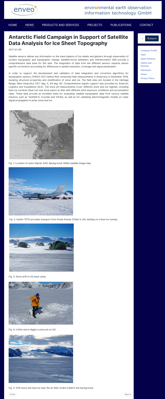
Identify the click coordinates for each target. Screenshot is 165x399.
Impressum (146, 70)
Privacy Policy (147, 78)
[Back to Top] (160, 394)
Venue (144, 74)
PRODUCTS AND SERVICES (60, 25)
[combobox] (142, 38)
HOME (12, 25)
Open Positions (148, 58)
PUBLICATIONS (120, 25)
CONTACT (146, 25)
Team (143, 54)
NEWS (29, 25)
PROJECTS (94, 25)
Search (153, 38)
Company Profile (149, 50)
